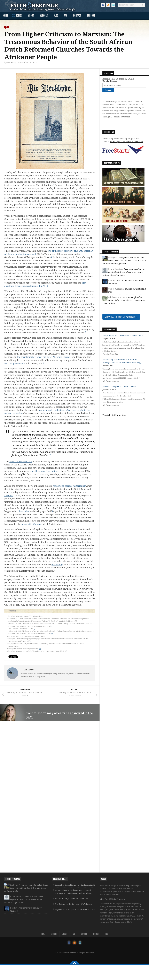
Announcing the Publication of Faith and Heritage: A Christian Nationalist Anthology (74, 891)
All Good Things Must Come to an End (119, 386)
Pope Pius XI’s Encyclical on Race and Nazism (75, 909)
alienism (8, 495)
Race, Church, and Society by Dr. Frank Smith (122, 335)
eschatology (57, 564)
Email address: (109, 81)
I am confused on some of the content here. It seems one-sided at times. (123, 300)
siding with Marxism (31, 524)
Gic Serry (11, 62)
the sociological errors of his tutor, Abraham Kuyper (43, 357)
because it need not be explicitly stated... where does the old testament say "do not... (123, 272)
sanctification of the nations (44, 471)
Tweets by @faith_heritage (114, 415)
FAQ (65, 15)
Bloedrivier (23, 511)
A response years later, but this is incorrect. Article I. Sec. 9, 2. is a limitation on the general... (124, 260)
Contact (77, 15)
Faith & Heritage (41, 6)
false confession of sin (20, 461)
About (31, 15)
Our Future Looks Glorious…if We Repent (73, 904)
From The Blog (109, 329)
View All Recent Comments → (121, 316)
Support (91, 15)
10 (21, 557)
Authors (44, 15)
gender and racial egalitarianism (69, 486)
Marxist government (14, 363)
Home (5, 15)
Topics (19, 15)
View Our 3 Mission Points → (112, 899)
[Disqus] (50, 760)
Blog (56, 15)
